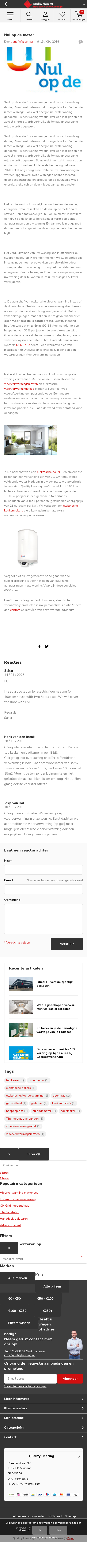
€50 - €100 (45, 1299)
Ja (40, 1530)
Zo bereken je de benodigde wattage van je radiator (57, 1030)
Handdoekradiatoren (14, 1219)
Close (4, 1173)
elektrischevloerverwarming (27, 1096)
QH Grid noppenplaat (14, 1206)
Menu (10, 19)
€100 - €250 (17, 1311)
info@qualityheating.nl (19, 1355)
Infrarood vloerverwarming (18, 1199)
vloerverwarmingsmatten (21, 384)
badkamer (15, 1080)
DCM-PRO (23, 345)
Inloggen (45, 19)
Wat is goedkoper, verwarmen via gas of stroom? (56, 1007)
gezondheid (16, 1103)
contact (15, 610)
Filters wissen (19, 1323)
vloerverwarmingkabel (23, 1126)
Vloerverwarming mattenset (19, 1193)
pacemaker (70, 1111)
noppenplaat (17, 1111)
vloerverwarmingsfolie (19, 389)
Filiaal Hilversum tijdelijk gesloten (55, 984)
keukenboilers (63, 1103)
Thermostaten (9, 1212)
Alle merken (17, 1278)
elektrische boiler (48, 472)
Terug (5, 4)
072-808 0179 (19, 1351)
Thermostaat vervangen (24, 1119)
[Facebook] (39, 646)
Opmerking (12, 900)
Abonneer (70, 1379)
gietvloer (39, 1103)
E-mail (8, 880)
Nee (58, 1530)
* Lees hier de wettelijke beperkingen (25, 1386)
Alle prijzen (52, 1286)
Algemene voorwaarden (29, 1516)
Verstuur (67, 944)
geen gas (61, 1096)
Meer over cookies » (44, 1537)
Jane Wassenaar (23, 42)
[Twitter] (47, 646)
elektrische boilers (20, 1088)
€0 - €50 (14, 1299)
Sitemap (70, 1516)
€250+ (47, 1311)
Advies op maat (10, 1225)
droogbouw (39, 1080)
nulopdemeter (44, 1111)
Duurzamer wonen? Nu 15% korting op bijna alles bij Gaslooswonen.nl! (56, 1053)
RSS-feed (55, 1516)
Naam (8, 861)
